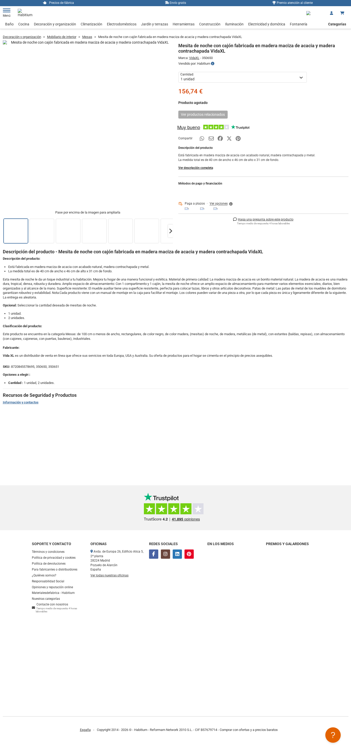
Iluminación (234, 24)
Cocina (23, 24)
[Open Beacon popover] (333, 735)
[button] (170, 231)
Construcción (209, 24)
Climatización (91, 24)
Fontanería (298, 24)
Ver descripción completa (195, 168)
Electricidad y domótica (266, 24)
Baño (9, 24)
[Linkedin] (177, 554)
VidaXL (194, 58)
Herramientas (184, 24)
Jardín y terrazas (154, 24)
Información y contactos (21, 402)
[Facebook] (153, 554)
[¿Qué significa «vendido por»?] (212, 63)
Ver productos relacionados (203, 114)
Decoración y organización (55, 24)
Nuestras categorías (46, 599)
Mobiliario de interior (61, 37)
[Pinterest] (189, 554)
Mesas (87, 37)
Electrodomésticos (121, 24)
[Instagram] (165, 554)
